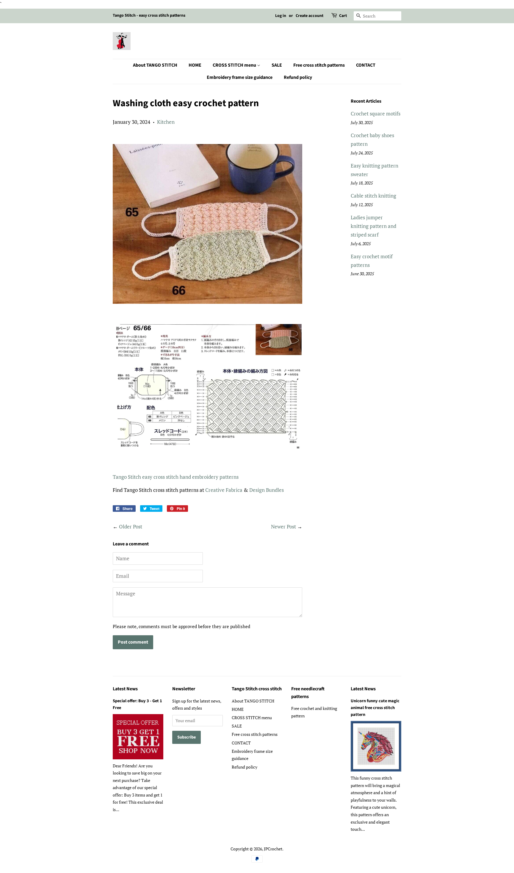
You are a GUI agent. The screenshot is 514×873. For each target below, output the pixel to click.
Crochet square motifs (375, 113)
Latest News (125, 689)
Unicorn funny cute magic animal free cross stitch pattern (375, 708)
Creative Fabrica (223, 489)
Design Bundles (266, 489)
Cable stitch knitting (373, 195)
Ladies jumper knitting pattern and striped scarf (373, 226)
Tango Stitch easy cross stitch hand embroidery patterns (176, 476)
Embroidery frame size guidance (239, 77)
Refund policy (298, 77)
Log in (280, 16)
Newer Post (283, 526)
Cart (343, 16)
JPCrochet (273, 849)
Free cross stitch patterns (319, 65)
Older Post (130, 526)
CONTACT (365, 65)
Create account (309, 16)
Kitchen (166, 121)
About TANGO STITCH (155, 65)
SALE (277, 65)
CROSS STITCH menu (235, 65)
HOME (195, 65)
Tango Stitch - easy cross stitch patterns (149, 15)
